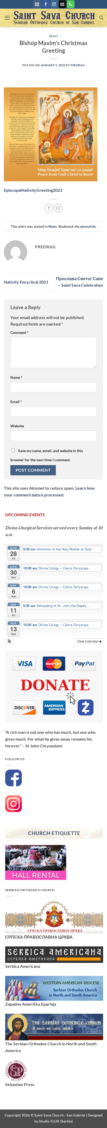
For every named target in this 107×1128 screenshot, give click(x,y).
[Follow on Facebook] (46, 4)
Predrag (77, 65)
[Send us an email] (62, 4)
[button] (37, 4)
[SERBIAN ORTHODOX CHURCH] (54, 916)
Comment (19, 332)
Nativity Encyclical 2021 (26, 281)
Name (16, 377)
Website (17, 426)
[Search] (101, 18)
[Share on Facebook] (48, 208)
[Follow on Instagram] (54, 4)
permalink (88, 226)
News (53, 36)
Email (16, 401)
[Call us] (70, 4)
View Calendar (88, 641)
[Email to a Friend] (58, 208)
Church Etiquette (54, 833)
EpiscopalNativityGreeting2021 (33, 190)
